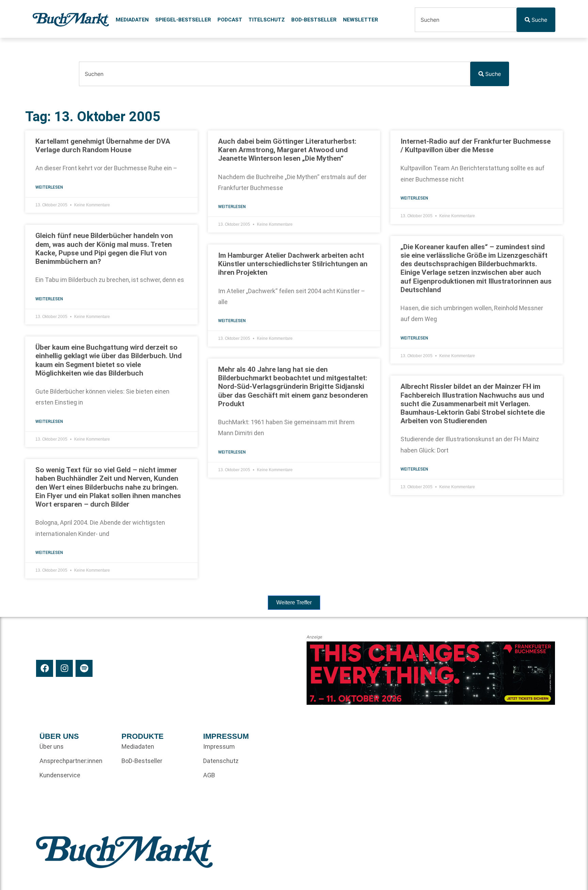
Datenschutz (221, 760)
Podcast (229, 20)
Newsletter (360, 20)
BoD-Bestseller (314, 20)
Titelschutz (266, 20)
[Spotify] (84, 668)
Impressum (219, 746)
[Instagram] (64, 668)
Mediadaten (132, 20)
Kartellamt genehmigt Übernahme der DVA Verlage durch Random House (102, 145)
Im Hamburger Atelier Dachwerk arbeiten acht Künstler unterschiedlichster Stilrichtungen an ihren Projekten (293, 263)
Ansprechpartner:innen (70, 760)
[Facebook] (44, 668)
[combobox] (465, 19)
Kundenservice (59, 775)
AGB (209, 775)
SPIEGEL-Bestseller (183, 20)
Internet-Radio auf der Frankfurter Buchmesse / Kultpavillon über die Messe (476, 145)
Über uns (51, 746)
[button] (294, 602)
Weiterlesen (49, 187)
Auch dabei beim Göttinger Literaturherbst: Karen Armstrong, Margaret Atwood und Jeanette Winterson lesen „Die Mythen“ (287, 149)
